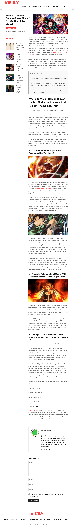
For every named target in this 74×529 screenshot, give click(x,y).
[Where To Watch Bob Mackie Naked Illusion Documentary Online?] (10, 46)
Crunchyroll (31, 410)
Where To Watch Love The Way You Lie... (19, 57)
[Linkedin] (47, 449)
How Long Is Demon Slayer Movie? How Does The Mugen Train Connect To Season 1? (49, 91)
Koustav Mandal (11, 31)
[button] (68, 2)
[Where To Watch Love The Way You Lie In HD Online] (10, 56)
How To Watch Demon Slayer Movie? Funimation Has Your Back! (49, 83)
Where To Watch (11, 28)
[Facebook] (41, 449)
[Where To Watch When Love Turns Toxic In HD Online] (10, 67)
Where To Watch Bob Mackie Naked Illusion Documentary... (20, 47)
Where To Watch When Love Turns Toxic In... (19, 68)
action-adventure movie (44, 188)
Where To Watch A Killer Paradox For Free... (19, 89)
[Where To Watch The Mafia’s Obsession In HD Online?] (10, 77)
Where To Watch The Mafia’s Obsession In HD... (19, 78)
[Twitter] (49, 449)
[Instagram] (44, 449)
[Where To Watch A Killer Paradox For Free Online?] (10, 88)
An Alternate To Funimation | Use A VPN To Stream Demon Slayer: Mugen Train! (49, 87)
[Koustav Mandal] (34, 439)
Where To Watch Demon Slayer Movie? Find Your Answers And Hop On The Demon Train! (48, 80)
